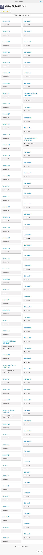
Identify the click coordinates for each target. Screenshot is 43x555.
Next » (40, 551)
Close (40, 1)
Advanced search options (21, 15)
